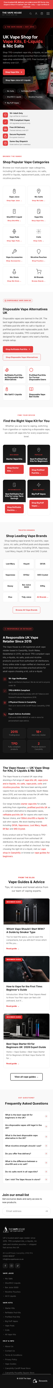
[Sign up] (46, 1211)
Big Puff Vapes (13, 103)
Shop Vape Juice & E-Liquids (18, 80)
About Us (9, 1346)
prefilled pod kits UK (37, 807)
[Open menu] (48, 13)
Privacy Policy (11, 1359)
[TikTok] (17, 1265)
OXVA (14, 825)
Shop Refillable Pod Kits (16, 349)
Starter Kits (10, 1308)
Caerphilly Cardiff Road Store (18, 1368)
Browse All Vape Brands (26, 610)
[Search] (30, 13)
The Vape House (29, 1378)
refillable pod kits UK (13, 814)
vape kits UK (31, 780)
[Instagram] (11, 1265)
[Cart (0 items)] (42, 13)
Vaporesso (23, 825)
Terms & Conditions (13, 1355)
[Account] (36, 13)
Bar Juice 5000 (11, 1287)
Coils (7, 1330)
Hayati (44, 825)
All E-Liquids (10, 1296)
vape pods (31, 783)
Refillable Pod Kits (28, 91)
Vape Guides (10, 1364)
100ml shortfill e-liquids (32, 818)
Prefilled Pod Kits (12, 1317)
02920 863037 (9, 1256)
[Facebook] (5, 1265)
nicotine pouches (11, 787)
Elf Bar (6, 829)
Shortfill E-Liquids (14, 97)
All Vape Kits (10, 1334)
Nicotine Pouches (35, 97)
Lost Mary (35, 825)
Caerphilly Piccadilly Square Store (19, 1373)
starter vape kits (29, 804)
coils (40, 783)
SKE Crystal (19, 829)
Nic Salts (10, 91)
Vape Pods (9, 1325)
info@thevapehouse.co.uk (13, 1259)
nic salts (21, 783)
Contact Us (10, 1351)
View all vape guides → (26, 1076)
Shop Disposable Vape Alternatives (22, 357)
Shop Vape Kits (12, 72)
